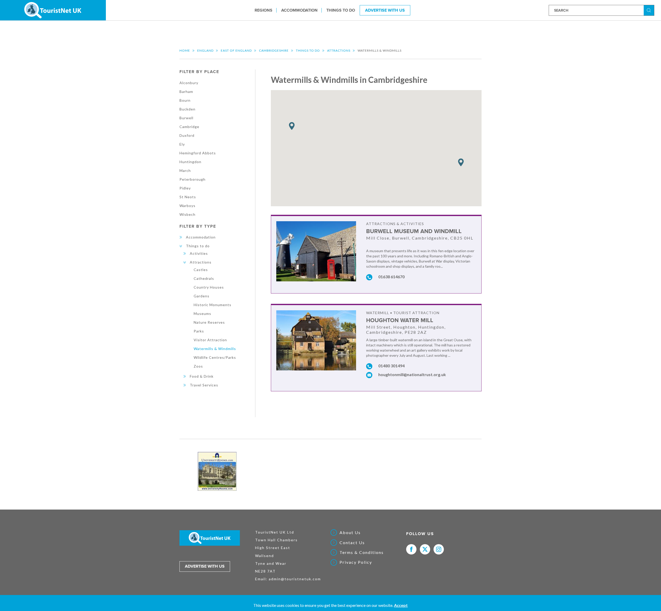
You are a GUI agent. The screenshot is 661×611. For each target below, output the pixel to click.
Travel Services (204, 385)
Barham (186, 91)
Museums (202, 313)
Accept (401, 605)
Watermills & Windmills (215, 348)
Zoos (198, 366)
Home (184, 50)
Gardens (201, 296)
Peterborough (192, 179)
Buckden (187, 109)
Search (649, 10)
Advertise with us (205, 566)
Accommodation (299, 10)
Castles (201, 269)
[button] (461, 162)
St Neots (187, 197)
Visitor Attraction (210, 340)
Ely (182, 144)
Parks (199, 331)
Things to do (340, 10)
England (205, 50)
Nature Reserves (209, 322)
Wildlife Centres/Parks (215, 357)
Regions (263, 10)
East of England (236, 50)
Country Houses (209, 287)
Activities (199, 253)
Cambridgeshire (274, 50)
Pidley (185, 188)
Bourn (185, 100)
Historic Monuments (212, 305)
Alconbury (188, 83)
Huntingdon (190, 162)
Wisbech (187, 214)
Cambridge (189, 126)
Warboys (187, 205)
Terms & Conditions (362, 552)
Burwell (186, 118)
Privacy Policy (356, 562)
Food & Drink (202, 376)
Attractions (338, 50)
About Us (350, 532)
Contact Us (352, 542)
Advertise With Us (385, 10)
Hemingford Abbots (197, 153)
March (185, 170)
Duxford (186, 135)
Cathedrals (204, 278)
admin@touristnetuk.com (295, 579)
